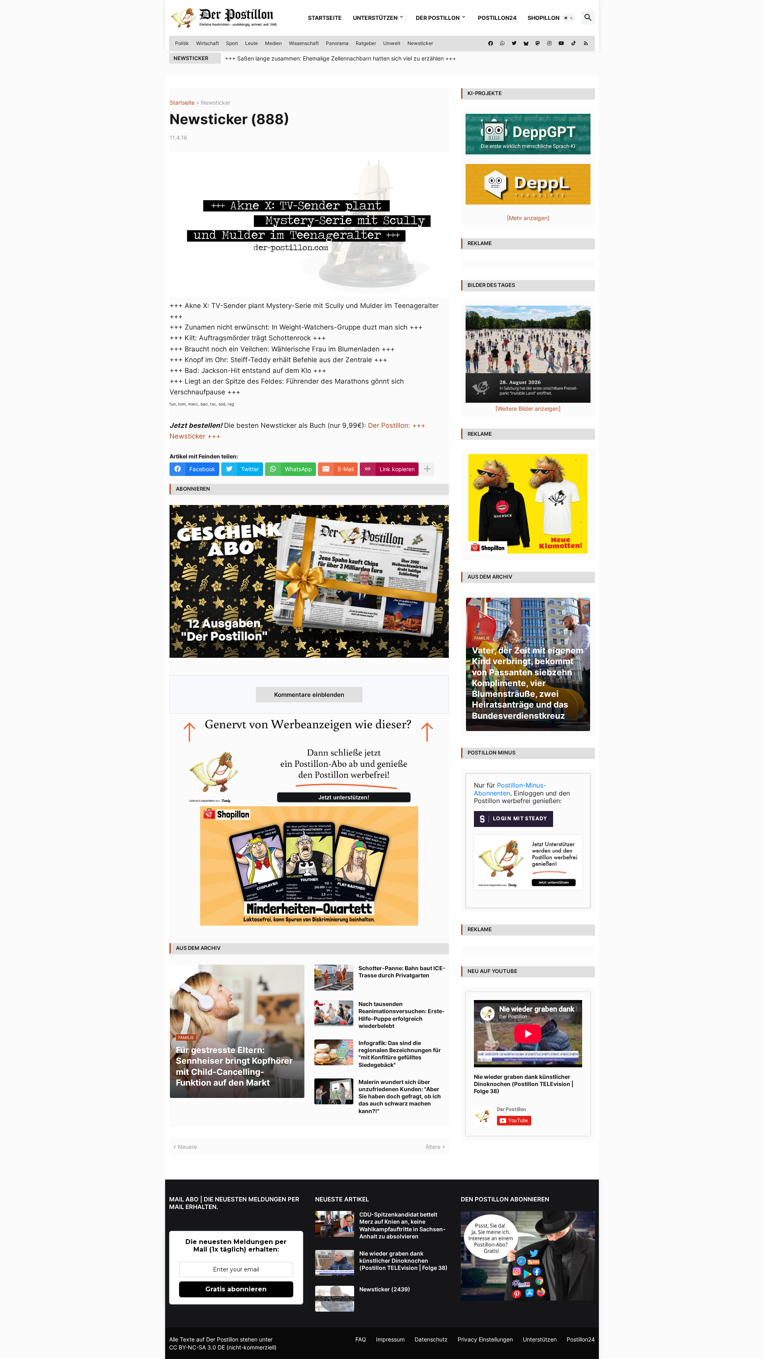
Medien (273, 43)
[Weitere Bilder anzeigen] (528, 408)
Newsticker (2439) (384, 1289)
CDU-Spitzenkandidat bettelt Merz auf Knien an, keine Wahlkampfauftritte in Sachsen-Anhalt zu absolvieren (402, 1225)
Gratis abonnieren (236, 1289)
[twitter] (514, 43)
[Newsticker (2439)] (334, 1299)
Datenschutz (431, 1339)
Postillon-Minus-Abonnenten (510, 789)
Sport (232, 43)
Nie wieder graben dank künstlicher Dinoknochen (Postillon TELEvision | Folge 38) (523, 1083)
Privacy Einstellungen (485, 1339)
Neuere (187, 1146)
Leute (251, 43)
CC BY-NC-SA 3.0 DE (197, 1347)
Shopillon (543, 17)
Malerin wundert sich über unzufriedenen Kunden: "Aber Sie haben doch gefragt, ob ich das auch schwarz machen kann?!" (400, 1096)
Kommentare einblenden (309, 694)
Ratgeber (366, 43)
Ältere (432, 1146)
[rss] (586, 43)
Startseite (325, 17)
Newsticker (420, 43)
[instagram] (549, 43)
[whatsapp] (502, 43)
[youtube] (561, 43)
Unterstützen (375, 17)
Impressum (390, 1339)
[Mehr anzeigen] (427, 469)
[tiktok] (573, 43)
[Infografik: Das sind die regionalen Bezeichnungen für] (333, 1052)
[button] (568, 18)
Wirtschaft (207, 43)
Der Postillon (438, 17)
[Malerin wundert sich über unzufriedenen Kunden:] (333, 1091)
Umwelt (391, 43)
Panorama (337, 43)
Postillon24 (497, 17)
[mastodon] (538, 43)
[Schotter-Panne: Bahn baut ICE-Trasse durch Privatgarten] (333, 977)
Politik (182, 43)
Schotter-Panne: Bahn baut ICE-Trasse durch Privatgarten (402, 972)
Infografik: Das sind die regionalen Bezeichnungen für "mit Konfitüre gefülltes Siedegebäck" (400, 1053)
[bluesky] (526, 43)
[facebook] (490, 43)
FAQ (360, 1339)
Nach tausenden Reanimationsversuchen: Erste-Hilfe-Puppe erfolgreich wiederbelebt (402, 1014)
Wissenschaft (304, 43)
